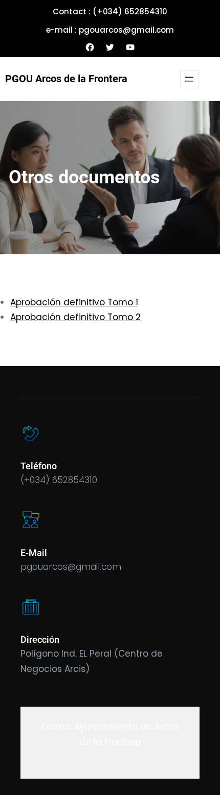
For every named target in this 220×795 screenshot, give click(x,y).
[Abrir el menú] (189, 79)
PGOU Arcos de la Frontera (66, 79)
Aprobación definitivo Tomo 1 (74, 302)
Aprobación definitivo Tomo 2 (75, 317)
